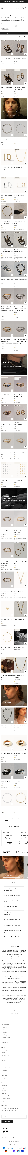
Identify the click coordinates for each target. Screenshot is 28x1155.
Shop (7, 12)
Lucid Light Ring (5, 781)
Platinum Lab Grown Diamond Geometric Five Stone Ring (20, 308)
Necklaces (4, 1085)
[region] (14, 1012)
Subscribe (7, 1121)
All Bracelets (5, 28)
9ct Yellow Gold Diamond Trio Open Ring (6, 530)
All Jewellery (12, 12)
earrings (23, 963)
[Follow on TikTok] (14, 1137)
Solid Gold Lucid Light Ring (7, 754)
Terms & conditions (7, 1067)
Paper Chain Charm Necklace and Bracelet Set (20, 561)
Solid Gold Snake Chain (20, 726)
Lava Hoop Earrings (6, 195)
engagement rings (6, 967)
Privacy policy (5, 1070)
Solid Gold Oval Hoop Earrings (7, 168)
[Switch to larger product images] (20, 36)
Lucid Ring (17, 781)
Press (2, 1057)
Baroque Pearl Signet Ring (20, 222)
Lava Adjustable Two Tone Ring (6, 59)
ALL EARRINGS (20, 26)
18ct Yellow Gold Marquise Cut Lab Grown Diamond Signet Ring (7, 342)
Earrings (3, 1093)
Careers (3, 1060)
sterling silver (5, 950)
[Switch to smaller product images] (25, 36)
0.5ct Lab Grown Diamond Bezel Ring (19, 451)
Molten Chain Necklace (7, 726)
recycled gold (20, 948)
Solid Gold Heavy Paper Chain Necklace (20, 168)
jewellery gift (23, 987)
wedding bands (16, 967)
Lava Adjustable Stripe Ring (7, 88)
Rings (2, 1088)
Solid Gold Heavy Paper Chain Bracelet (7, 222)
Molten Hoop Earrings (7, 279)
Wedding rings (5, 1098)
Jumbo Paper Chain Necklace (19, 676)
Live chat (4, 1027)
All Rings (4, 26)
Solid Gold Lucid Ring (20, 753)
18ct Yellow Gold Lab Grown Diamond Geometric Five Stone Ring (7, 309)
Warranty (4, 1032)
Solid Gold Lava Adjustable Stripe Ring (7, 250)
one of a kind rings (20, 966)
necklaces (11, 963)
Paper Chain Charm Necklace (19, 620)
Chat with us (14, 1013)
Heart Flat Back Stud (7, 619)
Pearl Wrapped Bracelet (5, 140)
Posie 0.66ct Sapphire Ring (7, 395)
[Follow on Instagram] (6, 1137)
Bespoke (3, 1052)
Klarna (3, 1073)
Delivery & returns (6, 1029)
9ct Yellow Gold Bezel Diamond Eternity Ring (7, 590)
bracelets (17, 963)
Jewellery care (5, 1035)
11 (18, 818)
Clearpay (4, 1075)
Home (2, 12)
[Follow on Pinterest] (10, 1137)
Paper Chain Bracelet (7, 808)
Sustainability (5, 1055)
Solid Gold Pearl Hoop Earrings (20, 59)
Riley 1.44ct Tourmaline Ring (5, 423)
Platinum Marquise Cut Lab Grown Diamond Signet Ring (20, 341)
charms (17, 982)
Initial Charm (4, 480)
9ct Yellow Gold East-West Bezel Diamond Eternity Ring (7, 561)
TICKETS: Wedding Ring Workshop (7, 676)
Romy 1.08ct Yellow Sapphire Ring (19, 395)
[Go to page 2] (21, 819)
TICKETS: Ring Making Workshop (20, 648)
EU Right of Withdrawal (8, 1078)
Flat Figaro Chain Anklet (5, 648)
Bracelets (4, 1090)
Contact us (4, 1042)
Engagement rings (6, 1095)
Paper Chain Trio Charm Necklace (19, 590)
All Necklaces (12, 26)
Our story (4, 1050)
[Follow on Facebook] (2, 1137)
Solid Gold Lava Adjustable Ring (18, 250)
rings (8, 963)
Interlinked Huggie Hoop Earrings (19, 88)
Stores (3, 1040)
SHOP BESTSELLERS (11, 876)
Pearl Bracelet (18, 139)
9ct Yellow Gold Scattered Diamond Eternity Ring (19, 530)
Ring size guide (5, 1037)
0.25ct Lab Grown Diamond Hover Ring (6, 451)
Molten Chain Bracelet (20, 279)
